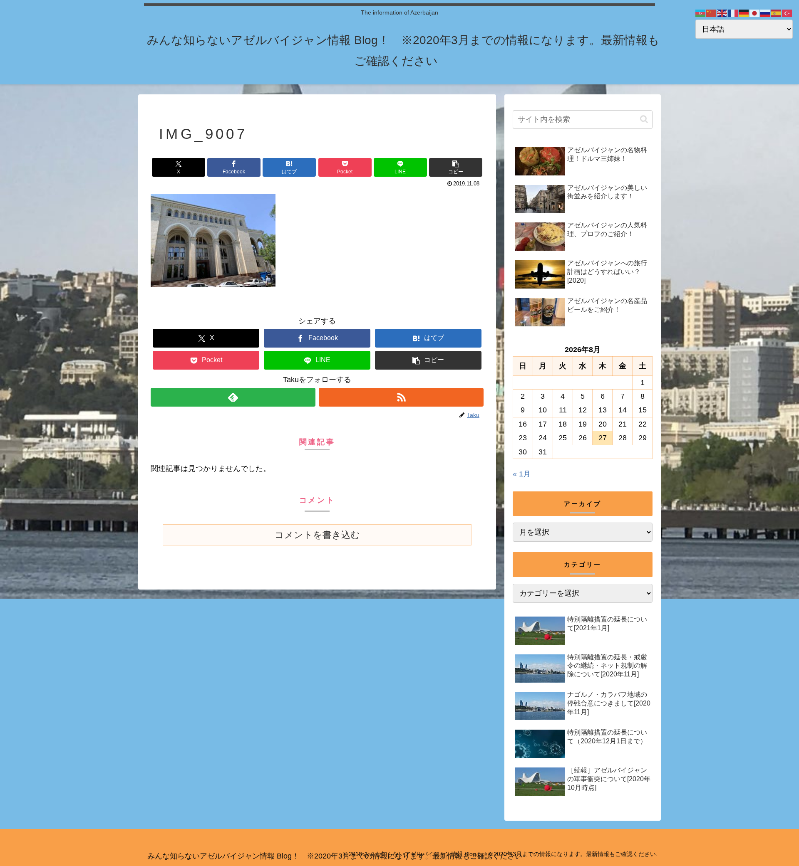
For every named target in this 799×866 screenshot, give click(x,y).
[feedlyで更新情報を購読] (233, 397)
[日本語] (754, 13)
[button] (455, 167)
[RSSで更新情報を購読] (401, 397)
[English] (722, 13)
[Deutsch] (744, 13)
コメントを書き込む (317, 535)
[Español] (776, 13)
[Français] (733, 13)
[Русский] (765, 13)
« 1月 (522, 474)
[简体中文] (711, 13)
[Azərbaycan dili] (700, 13)
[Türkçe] (787, 13)
